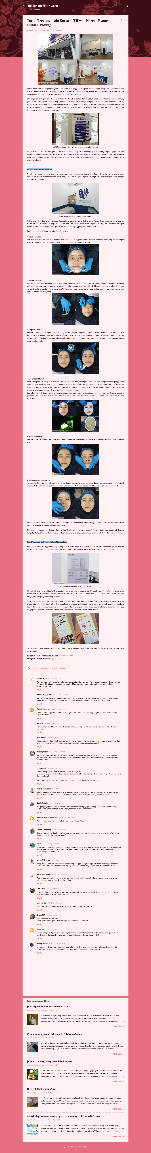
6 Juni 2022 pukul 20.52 (61, 695)
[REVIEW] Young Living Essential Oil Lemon (49, 1061)
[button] (122, 20)
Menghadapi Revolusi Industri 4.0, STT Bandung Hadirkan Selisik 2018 (63, 1116)
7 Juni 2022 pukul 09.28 (57, 752)
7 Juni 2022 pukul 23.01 (60, 829)
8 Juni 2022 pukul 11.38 (53, 929)
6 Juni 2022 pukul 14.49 (53, 678)
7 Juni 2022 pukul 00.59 (58, 709)
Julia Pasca (41, 738)
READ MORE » (118, 1027)
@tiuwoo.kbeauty (66, 656)
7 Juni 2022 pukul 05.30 (51, 723)
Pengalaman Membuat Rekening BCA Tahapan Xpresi (54, 1034)
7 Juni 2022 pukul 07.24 (54, 738)
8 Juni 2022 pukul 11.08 (53, 915)
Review (54, 669)
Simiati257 (41, 915)
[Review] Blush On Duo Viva (41, 1088)
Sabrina (39, 844)
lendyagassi (41, 768)
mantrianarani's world (43, 6)
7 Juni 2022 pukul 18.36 (54, 768)
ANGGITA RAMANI (44, 874)
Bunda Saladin (42, 803)
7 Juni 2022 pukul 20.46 (67, 817)
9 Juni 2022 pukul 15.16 (57, 944)
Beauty (35, 669)
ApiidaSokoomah (43, 709)
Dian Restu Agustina (44, 695)
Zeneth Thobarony (44, 829)
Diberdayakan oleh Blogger (77, 1147)
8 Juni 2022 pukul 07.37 (59, 860)
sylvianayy (40, 929)
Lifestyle (44, 669)
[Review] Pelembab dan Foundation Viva (47, 1006)
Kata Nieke (41, 889)
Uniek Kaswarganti (44, 789)
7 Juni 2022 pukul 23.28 (51, 844)
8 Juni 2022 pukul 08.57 (53, 889)
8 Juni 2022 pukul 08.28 (59, 874)
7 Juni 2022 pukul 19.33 (56, 803)
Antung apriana (42, 944)
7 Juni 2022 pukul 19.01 (59, 789)
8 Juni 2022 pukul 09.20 (54, 903)
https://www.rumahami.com (47, 817)
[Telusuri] (127, 6)
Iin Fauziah (41, 678)
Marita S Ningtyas (43, 860)
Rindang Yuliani (42, 752)
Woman (63, 669)
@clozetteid (56, 659)
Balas (39, 690)
